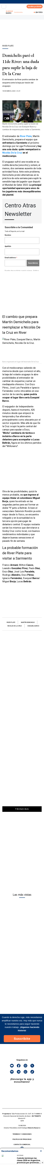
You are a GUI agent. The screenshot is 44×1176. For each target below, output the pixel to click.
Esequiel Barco (33, 626)
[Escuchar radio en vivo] (3, 12)
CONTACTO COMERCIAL (22, 1144)
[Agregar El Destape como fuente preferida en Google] (22, 95)
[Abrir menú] (3, 6)
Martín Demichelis (28, 622)
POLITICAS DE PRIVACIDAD (22, 1139)
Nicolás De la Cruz (12, 152)
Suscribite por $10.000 (34, 6)
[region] (22, 36)
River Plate (26, 136)
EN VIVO (39, 12)
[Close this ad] (42, 1162)
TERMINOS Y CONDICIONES (22, 1134)
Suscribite (22, 1038)
